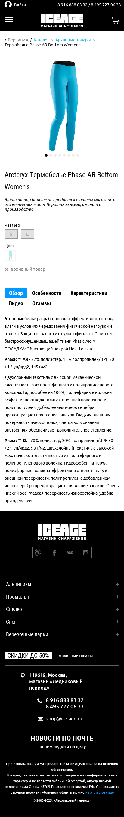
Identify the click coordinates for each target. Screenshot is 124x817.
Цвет (10, 245)
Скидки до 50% (28, 655)
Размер (12, 225)
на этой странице (99, 792)
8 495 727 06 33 (106, 4)
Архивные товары (76, 655)
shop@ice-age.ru (64, 718)
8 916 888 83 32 (72, 4)
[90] (10, 255)
